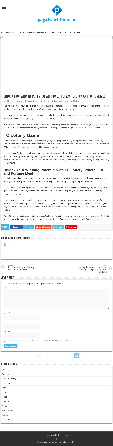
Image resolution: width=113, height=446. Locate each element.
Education (6, 383)
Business (5, 374)
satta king (72, 442)
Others (12, 32)
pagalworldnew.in (58, 442)
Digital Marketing (9, 379)
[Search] (76, 355)
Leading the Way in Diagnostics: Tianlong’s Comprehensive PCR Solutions (92, 268)
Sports (5, 415)
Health (4, 397)
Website (7, 331)
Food (4, 392)
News (4, 406)
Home (5, 32)
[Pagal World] (56, 13)
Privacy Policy (62, 435)
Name (7, 313)
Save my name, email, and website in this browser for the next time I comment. (39, 340)
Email (6, 322)
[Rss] (56, 439)
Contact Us (50, 435)
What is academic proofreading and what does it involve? (20, 267)
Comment (8, 287)
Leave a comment (61, 101)
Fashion (5, 388)
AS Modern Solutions (14, 101)
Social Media (7, 410)
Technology (7, 419)
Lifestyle (5, 401)
